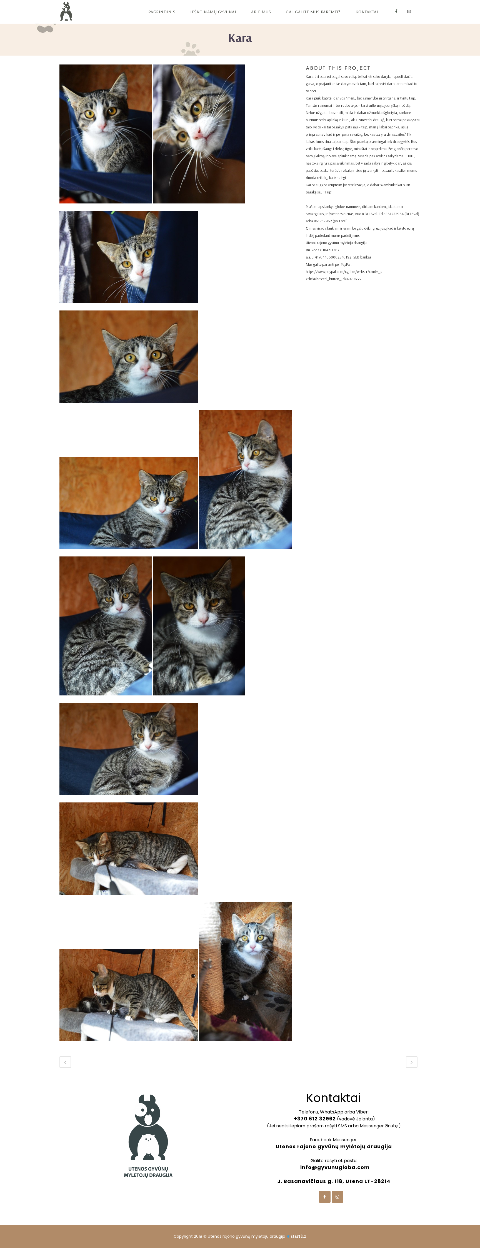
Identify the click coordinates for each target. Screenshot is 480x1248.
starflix (298, 1236)
